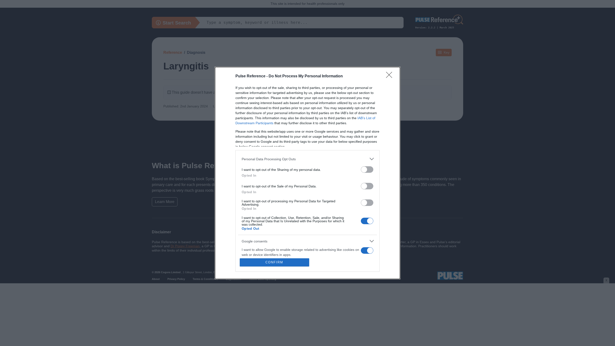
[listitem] (307, 158)
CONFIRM (274, 262)
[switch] (367, 169)
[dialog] (307, 173)
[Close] (390, 76)
